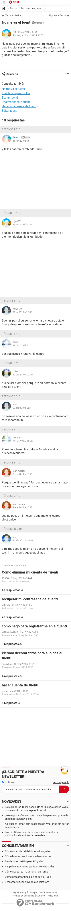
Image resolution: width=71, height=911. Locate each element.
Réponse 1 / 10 (11, 129)
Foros (13, 8)
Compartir (12, 74)
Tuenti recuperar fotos (16, 93)
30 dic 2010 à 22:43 (23, 441)
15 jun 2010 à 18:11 (23, 140)
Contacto (41, 895)
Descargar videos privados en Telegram (27, 882)
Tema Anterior (13, 15)
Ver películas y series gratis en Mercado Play (29, 866)
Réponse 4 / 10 (11, 333)
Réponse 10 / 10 (12, 528)
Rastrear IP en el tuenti (16, 102)
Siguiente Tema (57, 15)
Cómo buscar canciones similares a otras (28, 856)
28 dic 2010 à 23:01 (23, 345)
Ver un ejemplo (61, 782)
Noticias (9, 782)
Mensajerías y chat (31, 8)
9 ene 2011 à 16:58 (22, 474)
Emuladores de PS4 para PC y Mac (24, 861)
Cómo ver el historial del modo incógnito (27, 851)
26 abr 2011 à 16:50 (33, 35)
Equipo (33, 892)
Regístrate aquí (20, 892)
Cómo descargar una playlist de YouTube (28, 876)
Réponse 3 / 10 (11, 300)
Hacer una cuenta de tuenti (19, 106)
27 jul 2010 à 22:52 (22, 312)
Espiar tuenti (10, 97)
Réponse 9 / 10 (11, 495)
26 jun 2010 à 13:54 (23, 224)
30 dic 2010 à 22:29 (23, 374)
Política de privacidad (23, 895)
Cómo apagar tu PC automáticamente (26, 871)
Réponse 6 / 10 (11, 396)
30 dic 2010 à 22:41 (23, 407)
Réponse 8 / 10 (11, 462)
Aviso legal (53, 895)
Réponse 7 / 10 (11, 429)
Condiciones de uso (48, 892)
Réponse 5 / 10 (11, 363)
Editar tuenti (9, 110)
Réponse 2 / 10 (11, 213)
